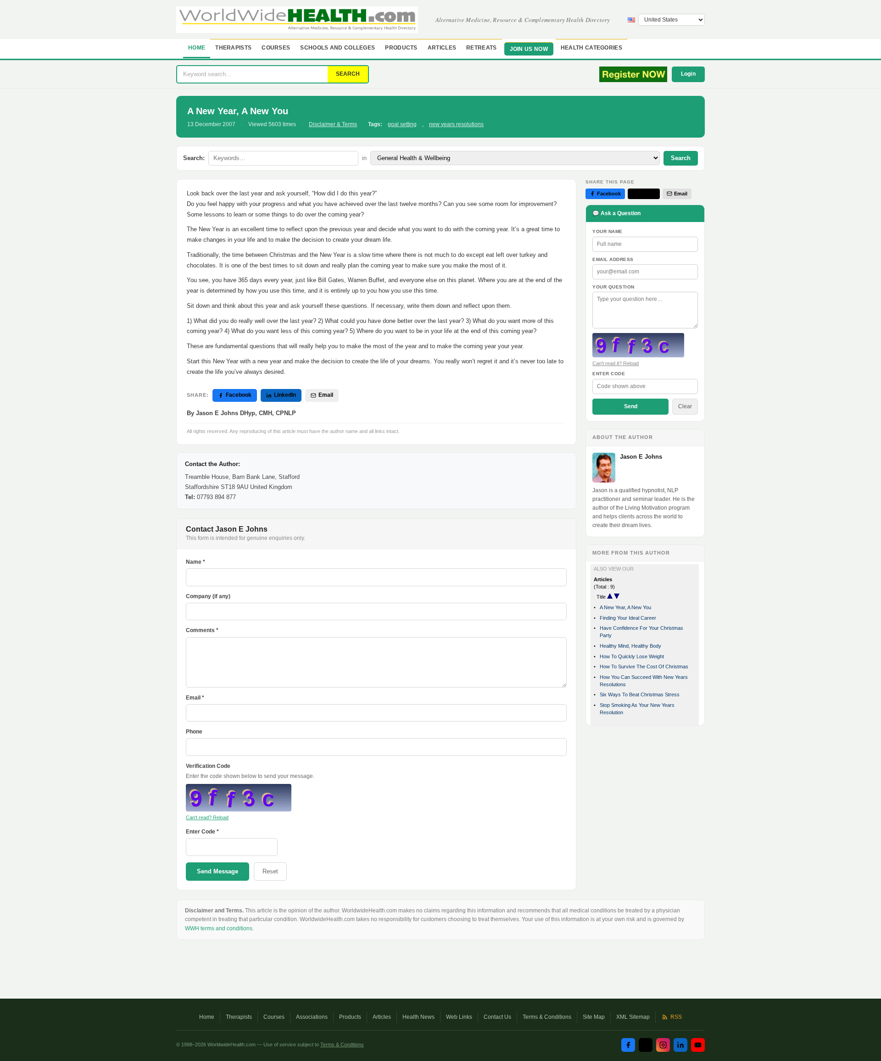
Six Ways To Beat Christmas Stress (640, 694)
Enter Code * (202, 831)
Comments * (202, 630)
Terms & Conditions (547, 1017)
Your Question (613, 286)
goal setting (402, 124)
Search (681, 158)
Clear (685, 406)
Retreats (481, 47)
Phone (194, 731)
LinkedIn (285, 395)
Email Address (613, 259)
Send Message (217, 871)
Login (688, 74)
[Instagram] (663, 1045)
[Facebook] (628, 1045)
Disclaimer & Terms (333, 124)
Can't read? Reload (207, 817)
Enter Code (608, 373)
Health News (418, 1017)
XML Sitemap (633, 1017)
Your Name (607, 231)
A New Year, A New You (625, 607)
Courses (276, 47)
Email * (195, 697)
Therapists (233, 47)
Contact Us (497, 1017)
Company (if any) (208, 596)
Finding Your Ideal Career (628, 618)
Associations (312, 1017)
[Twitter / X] (645, 1045)
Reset (270, 871)
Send (630, 406)
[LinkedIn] (680, 1045)
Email (325, 395)
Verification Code (208, 766)
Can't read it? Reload (615, 363)
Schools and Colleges (337, 47)
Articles (442, 47)
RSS (676, 1017)
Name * (195, 562)
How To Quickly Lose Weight (632, 656)
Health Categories (591, 47)
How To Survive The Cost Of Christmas (644, 666)
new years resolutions (456, 124)
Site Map (594, 1017)
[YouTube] (698, 1045)
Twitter (647, 193)
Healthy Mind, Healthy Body (630, 646)
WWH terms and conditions (218, 928)
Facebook (238, 395)
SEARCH (348, 74)
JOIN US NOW (529, 49)
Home (196, 47)
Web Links (459, 1017)
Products (401, 47)
